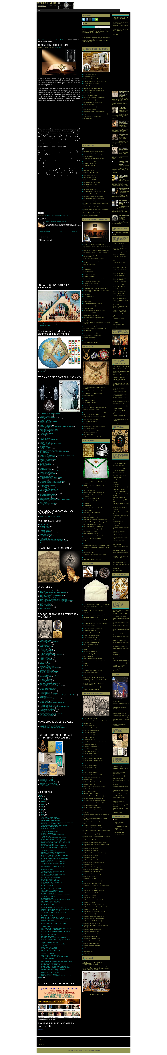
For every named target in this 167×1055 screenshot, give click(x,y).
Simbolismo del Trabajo (90, 909)
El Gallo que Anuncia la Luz (46, 653)
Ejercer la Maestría (88, 395)
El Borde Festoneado (89, 161)
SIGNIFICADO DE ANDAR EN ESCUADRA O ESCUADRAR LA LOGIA (57, 909)
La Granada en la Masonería (46, 674)
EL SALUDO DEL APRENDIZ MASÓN (123, 148)
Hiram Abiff (86, 93)
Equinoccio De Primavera (119, 377)
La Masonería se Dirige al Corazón (48, 458)
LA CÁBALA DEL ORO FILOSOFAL (49, 947)
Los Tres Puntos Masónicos (47, 485)
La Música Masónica (45, 534)
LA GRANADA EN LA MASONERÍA (49, 828)
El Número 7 (116, 654)
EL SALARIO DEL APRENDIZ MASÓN (50, 971)
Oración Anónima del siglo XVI (47, 594)
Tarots (114, 327)
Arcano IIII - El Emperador (119, 254)
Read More (53, 226)
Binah (114, 479)
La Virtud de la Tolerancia (46, 469)
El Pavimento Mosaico (89, 163)
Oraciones (42, 491)
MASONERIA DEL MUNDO (46, 2)
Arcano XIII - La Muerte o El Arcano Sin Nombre (119, 278)
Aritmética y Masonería (45, 642)
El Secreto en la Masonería (46, 433)
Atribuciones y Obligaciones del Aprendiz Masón (96, 604)
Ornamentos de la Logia (90, 194)
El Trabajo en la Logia (45, 438)
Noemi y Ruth (43, 696)
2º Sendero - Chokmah (118, 463)
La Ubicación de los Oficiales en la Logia (94, 317)
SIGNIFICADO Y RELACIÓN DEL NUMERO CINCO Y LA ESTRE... (56, 895)
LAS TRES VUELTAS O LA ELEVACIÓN (50, 853)
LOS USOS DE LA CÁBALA (47, 953)
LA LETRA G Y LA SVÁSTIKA (48, 884)
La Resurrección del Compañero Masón (93, 536)
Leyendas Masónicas (89, 104)
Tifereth (115, 560)
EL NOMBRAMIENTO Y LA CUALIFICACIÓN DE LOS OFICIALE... (56, 841)
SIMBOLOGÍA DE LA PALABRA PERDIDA (50, 877)
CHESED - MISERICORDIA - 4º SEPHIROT (50, 880)
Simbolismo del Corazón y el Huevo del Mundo (95, 885)
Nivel (85, 423)
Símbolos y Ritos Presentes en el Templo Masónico (96, 209)
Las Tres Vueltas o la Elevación (47, 473)
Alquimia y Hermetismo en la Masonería (49, 641)
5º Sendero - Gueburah (118, 470)
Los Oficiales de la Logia (90, 326)
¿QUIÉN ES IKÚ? (118, 829)
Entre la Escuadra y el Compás (91, 512)
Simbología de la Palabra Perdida (92, 921)
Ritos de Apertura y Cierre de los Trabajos (56, 40)
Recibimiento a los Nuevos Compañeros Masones (96, 545)
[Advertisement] (59, 26)
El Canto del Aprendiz (45, 527)
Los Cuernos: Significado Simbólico (93, 798)
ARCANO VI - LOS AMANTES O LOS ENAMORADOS (53, 937)
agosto (42, 804)
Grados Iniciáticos (88, 308)
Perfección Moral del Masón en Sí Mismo (50, 493)
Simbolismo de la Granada (90, 857)
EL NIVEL (43, 865)
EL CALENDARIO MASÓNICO (48, 958)
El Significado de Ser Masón (47, 655)
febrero (42, 814)
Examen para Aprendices (90, 644)
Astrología (115, 701)
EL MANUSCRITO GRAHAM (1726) (49, 942)
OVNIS (116, 819)
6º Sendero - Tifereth (118, 472)
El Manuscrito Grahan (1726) (120, 780)
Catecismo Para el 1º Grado (46, 778)
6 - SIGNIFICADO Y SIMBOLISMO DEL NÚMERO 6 (123, 163)
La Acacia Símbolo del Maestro (91, 409)
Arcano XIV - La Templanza (119, 281)
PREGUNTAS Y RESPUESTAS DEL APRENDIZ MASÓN (54, 825)
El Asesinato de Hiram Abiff (46, 650)
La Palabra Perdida (88, 788)
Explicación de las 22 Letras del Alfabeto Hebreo (121, 504)
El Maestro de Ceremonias (90, 285)
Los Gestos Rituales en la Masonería (49, 687)
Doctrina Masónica (88, 264)
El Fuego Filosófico (44, 652)
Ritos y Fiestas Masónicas (46, 704)
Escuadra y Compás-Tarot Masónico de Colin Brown (119, 310)
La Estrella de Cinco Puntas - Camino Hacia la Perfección (54, 451)
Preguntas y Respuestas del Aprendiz (93, 670)
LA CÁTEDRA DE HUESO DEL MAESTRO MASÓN (53, 944)
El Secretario (87, 298)
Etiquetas (99, 27)
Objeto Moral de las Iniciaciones (48, 490)
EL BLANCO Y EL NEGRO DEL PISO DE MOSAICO (52, 917)
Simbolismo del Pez (89, 902)
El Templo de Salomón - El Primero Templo (94, 81)
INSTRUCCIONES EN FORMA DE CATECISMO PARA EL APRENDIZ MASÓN (124, 94)
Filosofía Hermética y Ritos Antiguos (93, 88)
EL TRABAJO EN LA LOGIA (47, 898)
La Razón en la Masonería (46, 464)
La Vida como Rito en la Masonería (48, 467)
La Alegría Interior (44, 446)
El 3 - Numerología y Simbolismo (121, 629)
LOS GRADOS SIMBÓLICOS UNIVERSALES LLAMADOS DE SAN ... (57, 822)
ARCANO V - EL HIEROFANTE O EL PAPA (50, 974)
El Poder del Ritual (44, 432)
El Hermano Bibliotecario (90, 276)
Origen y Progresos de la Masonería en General (95, 114)
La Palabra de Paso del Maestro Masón (93, 416)
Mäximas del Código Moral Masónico (49, 489)
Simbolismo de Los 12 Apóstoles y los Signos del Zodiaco (119, 724)
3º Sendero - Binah (117, 465)
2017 (40, 977)
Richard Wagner (44, 538)
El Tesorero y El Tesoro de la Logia (92, 303)
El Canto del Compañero (46, 529)
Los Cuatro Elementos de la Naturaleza (93, 796)
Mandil (85, 663)
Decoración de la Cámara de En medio (93, 151)
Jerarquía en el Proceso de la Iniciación (49, 667)
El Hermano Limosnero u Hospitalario (93, 278)
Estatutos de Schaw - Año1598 (120, 790)
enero (42, 815)
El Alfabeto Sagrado (118, 497)
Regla (85, 550)
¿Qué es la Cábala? (117, 570)
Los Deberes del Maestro (90, 421)
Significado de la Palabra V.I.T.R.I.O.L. (93, 825)
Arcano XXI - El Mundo (118, 298)
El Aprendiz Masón (44, 648)
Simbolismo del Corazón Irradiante (92, 881)
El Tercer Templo (44, 437)
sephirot (115, 568)
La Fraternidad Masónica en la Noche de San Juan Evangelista (121, 383)
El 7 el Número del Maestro (119, 646)
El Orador (86, 294)
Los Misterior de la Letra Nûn (91, 805)
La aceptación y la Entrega (46, 472)
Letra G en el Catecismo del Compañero (49, 785)
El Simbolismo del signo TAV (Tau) (92, 774)
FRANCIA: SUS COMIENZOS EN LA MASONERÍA (120, 22)
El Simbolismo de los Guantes (91, 763)
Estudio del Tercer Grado (90, 85)
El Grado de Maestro (89, 400)
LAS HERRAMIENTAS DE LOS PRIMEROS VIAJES (53, 969)
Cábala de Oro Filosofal (119, 491)
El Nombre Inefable (88, 735)
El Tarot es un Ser (117, 304)
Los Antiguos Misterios (89, 107)
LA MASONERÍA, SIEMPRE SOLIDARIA (50, 972)
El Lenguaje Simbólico (89, 732)
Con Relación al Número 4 (119, 613)
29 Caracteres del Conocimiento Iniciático (50, 413)
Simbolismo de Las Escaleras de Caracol (94, 554)
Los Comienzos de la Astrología (121, 719)
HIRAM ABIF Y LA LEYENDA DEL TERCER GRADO (53, 852)
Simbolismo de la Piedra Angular (92, 867)
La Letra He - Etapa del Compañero (92, 529)
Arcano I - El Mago (117, 246)
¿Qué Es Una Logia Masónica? (91, 215)
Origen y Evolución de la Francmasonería (94, 111)
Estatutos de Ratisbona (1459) (120, 786)
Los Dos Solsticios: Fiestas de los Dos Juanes (51, 685)
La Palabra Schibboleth (89, 531)
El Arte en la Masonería (45, 649)
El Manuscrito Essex (118, 778)
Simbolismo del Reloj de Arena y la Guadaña (95, 906)
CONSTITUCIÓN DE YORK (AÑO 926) (50, 949)
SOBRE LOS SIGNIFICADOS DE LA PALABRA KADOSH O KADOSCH (120, 18)
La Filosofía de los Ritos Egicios (48, 672)
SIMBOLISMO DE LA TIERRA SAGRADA (50, 925)
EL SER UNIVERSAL (45, 836)
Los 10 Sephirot (117, 544)
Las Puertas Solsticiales (119, 391)
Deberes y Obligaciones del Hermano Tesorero (95, 252)
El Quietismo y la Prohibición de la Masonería (51, 654)
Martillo (85, 540)
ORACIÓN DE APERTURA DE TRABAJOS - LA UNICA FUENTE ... (56, 842)
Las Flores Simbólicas (89, 791)
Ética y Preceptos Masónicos (47, 504)
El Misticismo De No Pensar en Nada (49, 430)
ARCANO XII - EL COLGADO (47, 872)
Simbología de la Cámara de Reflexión (93, 918)
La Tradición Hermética (45, 679)
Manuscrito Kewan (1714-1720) (120, 808)
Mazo (85, 665)
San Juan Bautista (117, 408)
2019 (40, 795)
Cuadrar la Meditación (45, 424)
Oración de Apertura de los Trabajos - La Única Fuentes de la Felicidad (57, 600)
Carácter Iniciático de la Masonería (48, 421)
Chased (115, 482)
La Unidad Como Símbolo (46, 680)
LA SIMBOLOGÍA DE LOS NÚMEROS (49, 876)
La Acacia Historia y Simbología (92, 781)
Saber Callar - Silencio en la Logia (48, 495)
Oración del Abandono (45, 605)
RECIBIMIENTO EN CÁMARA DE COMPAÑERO (52, 941)
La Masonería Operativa (45, 454)
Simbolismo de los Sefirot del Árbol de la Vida (120, 557)
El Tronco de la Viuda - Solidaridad (48, 439)
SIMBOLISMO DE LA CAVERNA (48, 934)
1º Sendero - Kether (118, 461)
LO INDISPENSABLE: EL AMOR (48, 868)
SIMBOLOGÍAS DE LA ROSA (123, 135)
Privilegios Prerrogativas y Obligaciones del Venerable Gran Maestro (94, 431)
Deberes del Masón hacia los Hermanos (50, 428)
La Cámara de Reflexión (89, 175)
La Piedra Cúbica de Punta (90, 533)
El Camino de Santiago (89, 725)
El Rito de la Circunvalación (90, 746)
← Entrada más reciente (44, 231)
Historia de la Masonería (90, 95)
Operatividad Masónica (45, 697)
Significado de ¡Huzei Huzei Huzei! (48, 705)
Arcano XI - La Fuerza (118, 273)
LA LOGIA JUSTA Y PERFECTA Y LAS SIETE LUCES (53, 839)
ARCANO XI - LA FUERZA (47, 885)
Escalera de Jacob (88, 779)
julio (42, 806)
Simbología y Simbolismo (90, 931)
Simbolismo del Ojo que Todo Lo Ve (93, 899)
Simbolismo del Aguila (89, 876)
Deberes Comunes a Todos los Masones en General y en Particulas (56, 426)
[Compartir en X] (42, 213)
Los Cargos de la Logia (89, 189)
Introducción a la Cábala (119, 507)
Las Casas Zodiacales (118, 713)
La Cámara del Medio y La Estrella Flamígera (95, 522)
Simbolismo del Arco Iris (90, 878)
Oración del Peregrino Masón (47, 607)
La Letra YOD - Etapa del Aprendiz (92, 654)
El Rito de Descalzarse (89, 739)
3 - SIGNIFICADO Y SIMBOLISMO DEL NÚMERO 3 (53, 849)
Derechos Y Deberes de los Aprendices (93, 615)
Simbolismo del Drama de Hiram (92, 436)
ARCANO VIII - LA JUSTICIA (47, 904)
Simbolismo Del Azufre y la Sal (47, 708)
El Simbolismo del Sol (45, 658)
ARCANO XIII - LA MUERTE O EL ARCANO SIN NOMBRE (54, 858)
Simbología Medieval (89, 914)
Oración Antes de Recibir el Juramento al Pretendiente (53, 592)
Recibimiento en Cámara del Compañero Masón (95, 547)
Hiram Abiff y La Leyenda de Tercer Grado (94, 407)
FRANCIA (42, 370)
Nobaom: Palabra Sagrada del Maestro (93, 426)
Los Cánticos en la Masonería (47, 535)
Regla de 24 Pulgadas (89, 675)
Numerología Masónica (119, 663)
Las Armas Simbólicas (45, 681)
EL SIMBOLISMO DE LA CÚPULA (49, 896)
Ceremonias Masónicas (45, 422)
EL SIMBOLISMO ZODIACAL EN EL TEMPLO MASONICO (53, 727)
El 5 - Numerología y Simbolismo (121, 636)
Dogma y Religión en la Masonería (48, 429)
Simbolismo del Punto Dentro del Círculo (94, 904)
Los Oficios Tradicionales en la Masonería (94, 328)
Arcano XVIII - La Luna (118, 293)
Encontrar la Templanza (45, 442)
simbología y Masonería (90, 954)
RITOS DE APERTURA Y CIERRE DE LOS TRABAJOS (53, 45)
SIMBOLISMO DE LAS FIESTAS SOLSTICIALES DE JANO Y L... (56, 931)
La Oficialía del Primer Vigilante (91, 315)
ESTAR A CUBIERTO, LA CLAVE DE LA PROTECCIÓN (53, 912)
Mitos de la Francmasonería (90, 109)
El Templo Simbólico (89, 168)
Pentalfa (86, 812)
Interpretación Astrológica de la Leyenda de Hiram (121, 704)
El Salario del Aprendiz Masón (91, 632)
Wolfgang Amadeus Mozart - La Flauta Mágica (51, 539)
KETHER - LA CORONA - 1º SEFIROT (49, 933)
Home (39, 10)
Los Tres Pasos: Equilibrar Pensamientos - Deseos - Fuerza (54, 484)
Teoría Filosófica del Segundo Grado (93, 559)
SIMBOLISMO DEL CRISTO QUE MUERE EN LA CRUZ (120, 30)
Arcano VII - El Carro (118, 265)
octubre (43, 801)
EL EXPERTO (44, 945)
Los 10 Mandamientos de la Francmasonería (51, 477)
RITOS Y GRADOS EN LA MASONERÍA (50, 955)
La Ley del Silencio (44, 452)
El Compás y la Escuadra (90, 728)
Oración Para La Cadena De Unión (48, 598)
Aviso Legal (42, 1044)
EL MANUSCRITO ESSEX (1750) (48, 879)
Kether (114, 509)
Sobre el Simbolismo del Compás (92, 938)
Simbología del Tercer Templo (91, 923)
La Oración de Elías (117, 534)
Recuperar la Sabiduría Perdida (47, 494)
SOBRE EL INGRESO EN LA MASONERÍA (50, 820)
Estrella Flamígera (88, 170)
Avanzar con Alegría (45, 420)
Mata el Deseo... (44, 486)
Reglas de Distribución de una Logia (93, 196)
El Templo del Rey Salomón (46, 659)
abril (42, 811)
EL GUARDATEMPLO (124, 215)
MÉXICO (42, 371)
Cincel (85, 487)
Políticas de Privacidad (44, 1042)
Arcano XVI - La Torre (118, 288)
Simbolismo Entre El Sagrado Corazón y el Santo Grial (97, 836)
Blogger (102, 994)
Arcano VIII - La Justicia (118, 267)
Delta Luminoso (87, 723)
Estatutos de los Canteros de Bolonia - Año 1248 (120, 794)
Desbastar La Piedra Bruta (90, 617)
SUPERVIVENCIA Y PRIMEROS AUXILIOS (120, 833)
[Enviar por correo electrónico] (38, 213)
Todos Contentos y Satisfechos (47, 501)
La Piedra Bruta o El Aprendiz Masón (93, 658)
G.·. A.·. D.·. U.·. (43, 662)
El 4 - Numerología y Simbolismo (121, 633)
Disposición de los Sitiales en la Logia (93, 154)
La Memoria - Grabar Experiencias (48, 459)
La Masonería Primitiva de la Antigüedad (94, 97)
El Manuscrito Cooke (118, 776)
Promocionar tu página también (44, 1032)
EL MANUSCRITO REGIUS (47, 926)
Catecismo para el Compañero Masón (49, 784)
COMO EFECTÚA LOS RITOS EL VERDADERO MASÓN (94, 963)
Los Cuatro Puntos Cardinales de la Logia (94, 191)
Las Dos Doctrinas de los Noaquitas (93, 102)
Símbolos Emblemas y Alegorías (92, 945)
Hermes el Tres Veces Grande (47, 666)
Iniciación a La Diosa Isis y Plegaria (48, 590)
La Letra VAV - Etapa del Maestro (92, 414)
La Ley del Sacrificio (89, 784)
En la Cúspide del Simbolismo (91, 777)
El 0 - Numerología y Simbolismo (121, 618)
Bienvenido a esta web (45, 645)
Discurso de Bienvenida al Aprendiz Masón (94, 623)
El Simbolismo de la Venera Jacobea (93, 758)
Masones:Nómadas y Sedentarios (48, 693)
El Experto (86, 267)
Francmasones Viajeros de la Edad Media (94, 90)
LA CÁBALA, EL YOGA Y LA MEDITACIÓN (51, 929)
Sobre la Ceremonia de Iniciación (48, 711)
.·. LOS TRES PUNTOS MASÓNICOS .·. (50, 817)
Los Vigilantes (87, 330)
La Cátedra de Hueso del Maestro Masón (94, 412)
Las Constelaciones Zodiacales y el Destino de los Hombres (121, 716)
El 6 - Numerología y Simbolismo (121, 642)
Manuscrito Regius (117, 812)
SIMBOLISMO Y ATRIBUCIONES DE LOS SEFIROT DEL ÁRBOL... (56, 939)
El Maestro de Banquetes (90, 283)
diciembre (43, 798)
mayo (42, 809)
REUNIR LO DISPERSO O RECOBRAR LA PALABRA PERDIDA (55, 899)
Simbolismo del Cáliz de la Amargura (93, 677)
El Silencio (42, 435)
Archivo (107, 27)
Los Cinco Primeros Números (120, 660)
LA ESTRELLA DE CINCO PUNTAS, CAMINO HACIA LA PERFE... (56, 855)
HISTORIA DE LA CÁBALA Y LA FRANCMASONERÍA (53, 923)
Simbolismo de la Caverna (90, 850)
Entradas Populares (89, 27)
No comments (57, 47)
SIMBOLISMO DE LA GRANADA (48, 833)
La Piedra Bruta (87, 656)
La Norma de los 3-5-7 (89, 179)
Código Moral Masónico (46, 425)
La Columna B (87, 649)
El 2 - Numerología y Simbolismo (121, 625)
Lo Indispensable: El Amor (46, 476)
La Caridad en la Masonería (46, 448)
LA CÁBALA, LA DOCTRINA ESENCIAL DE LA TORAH (54, 847)
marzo (42, 812)
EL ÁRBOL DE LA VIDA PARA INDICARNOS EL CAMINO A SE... (56, 838)
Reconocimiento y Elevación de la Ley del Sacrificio (96, 814)
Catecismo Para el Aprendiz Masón (48, 782)
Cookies (41, 1039)
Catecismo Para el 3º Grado (46, 780)
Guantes (86, 647)
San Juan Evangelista (118, 415)
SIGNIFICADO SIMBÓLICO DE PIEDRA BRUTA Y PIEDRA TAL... (56, 922)
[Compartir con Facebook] (43, 213)
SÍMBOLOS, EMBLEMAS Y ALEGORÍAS (50, 819)
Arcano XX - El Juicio (118, 295)
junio (42, 807)
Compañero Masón (88, 490)
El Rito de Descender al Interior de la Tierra (94, 742)
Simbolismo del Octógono (90, 897)
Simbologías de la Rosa (90, 936)
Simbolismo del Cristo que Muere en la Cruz (94, 888)
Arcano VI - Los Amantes (119, 262)
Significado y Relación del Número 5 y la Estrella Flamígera (54, 706)
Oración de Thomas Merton (46, 603)
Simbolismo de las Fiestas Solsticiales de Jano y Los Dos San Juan (120, 419)
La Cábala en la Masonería (46, 670)
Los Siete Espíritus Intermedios (120, 546)
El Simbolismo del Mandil (90, 765)
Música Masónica (44, 536)
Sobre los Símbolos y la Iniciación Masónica (51, 713)
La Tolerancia (43, 465)
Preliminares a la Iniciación (90, 672)
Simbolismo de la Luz (89, 864)
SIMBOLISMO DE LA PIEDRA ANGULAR (50, 910)
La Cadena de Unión (45, 447)
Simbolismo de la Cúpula (90, 855)
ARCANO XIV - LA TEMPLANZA (48, 844)
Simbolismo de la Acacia (90, 848)
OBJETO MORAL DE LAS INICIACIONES (50, 823)
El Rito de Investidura (89, 630)
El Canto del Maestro (45, 530)
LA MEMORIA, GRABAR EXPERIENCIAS (50, 903)
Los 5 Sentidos (43, 480)
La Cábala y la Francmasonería (120, 517)
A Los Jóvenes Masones (46, 416)
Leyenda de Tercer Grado (90, 419)
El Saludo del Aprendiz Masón (91, 635)
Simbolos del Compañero (90, 557)
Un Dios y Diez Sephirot (119, 562)
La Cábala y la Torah (118, 521)
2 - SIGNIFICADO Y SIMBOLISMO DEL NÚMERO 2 (53, 863)
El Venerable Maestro (89, 306)
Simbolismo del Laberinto (90, 892)
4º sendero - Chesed (118, 468)
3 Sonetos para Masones (46, 415)
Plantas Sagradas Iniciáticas (120, 401)
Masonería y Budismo (45, 692)
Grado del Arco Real (45, 325)
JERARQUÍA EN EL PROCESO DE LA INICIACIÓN (52, 963)
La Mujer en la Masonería (46, 460)
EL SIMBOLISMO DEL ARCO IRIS (48, 850)
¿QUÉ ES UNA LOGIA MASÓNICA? (49, 831)
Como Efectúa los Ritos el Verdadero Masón (95, 720)
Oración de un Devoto (45, 604)
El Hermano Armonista (45, 531)
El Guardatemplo (88, 271)
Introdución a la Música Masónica (48, 533)
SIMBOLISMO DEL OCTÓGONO (48, 887)
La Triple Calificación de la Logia (92, 182)
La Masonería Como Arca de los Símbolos (94, 786)
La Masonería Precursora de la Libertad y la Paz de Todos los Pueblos (57, 455)
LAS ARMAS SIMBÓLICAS (47, 920)
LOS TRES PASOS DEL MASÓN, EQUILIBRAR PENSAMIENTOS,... (56, 928)
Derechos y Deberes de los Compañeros (94, 492)
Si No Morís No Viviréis (45, 497)
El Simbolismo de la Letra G (46, 657)
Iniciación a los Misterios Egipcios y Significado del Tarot (121, 314)
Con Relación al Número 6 (119, 616)
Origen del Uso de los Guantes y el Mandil (50, 698)
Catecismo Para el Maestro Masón (48, 783)
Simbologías (40, 1029)
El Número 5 (87, 505)
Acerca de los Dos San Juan (120, 366)
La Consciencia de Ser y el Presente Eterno (50, 450)
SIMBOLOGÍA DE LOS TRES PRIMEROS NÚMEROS (53, 834)
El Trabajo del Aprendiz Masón (47, 661)
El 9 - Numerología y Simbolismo (121, 648)
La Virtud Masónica (44, 468)
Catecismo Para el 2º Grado (46, 779)
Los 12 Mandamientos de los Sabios (49, 478)
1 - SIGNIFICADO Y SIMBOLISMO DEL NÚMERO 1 (53, 871)
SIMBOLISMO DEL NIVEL (47, 860)
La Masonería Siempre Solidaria (47, 456)
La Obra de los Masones (46, 461)
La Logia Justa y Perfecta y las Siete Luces (94, 310)
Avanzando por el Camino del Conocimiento (51, 418)
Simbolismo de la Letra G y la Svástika (93, 862)
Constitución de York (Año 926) (120, 768)
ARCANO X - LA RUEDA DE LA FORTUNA (51, 888)
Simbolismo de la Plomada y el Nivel (93, 869)
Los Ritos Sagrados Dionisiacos (48, 688)
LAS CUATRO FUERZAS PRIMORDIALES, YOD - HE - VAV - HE (56, 975)
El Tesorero (86, 301)
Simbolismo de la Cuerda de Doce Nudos (94, 853)
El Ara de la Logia (88, 156)
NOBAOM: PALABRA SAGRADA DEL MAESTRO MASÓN (124, 122)
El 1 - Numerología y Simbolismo (121, 622)
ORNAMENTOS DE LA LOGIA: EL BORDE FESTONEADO (54, 966)
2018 (40, 796)
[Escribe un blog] (40, 213)
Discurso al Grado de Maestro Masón (93, 393)
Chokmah (115, 484)
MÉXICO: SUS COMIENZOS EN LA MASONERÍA (120, 26)
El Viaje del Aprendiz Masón (91, 642)
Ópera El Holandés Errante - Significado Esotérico (52, 542)
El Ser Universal (43, 434)
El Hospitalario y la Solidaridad (91, 281)
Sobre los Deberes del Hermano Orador (93, 340)
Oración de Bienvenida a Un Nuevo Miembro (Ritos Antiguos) (55, 601)
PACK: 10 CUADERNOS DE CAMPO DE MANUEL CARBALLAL (121, 822)
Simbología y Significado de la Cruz (92, 929)
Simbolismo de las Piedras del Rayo (49, 709)
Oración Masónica (44, 596)
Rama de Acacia (88, 434)
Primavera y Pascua (44, 701)
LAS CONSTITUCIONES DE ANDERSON (50, 950)
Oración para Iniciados (45, 608)
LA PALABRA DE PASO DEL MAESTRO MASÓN (52, 866)
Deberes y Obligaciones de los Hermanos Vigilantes (97, 246)
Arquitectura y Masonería (46, 644)
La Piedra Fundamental (45, 676)
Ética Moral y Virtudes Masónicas (48, 503)
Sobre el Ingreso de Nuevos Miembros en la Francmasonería (55, 499)
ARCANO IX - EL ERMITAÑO (47, 893)
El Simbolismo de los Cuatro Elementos (93, 760)
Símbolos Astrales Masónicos (91, 943)
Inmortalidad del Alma (45, 445)
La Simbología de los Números (120, 657)
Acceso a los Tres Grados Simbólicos (93, 244)
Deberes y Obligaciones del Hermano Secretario (96, 250)
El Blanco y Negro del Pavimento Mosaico (94, 158)
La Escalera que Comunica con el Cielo (49, 671)
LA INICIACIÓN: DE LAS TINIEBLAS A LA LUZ (52, 882)
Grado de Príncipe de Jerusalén (47, 323)
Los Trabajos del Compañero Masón (93, 538)
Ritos (43, 40)
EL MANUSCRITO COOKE (47, 906)
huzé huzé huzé (43, 502)
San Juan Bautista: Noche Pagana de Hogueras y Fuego (120, 411)
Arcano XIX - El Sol (117, 284)
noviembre (43, 799)
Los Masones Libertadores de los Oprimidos (51, 482)
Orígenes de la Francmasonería (91, 116)
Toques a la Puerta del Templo (91, 213)
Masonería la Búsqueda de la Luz (48, 691)
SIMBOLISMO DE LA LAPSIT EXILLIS (49, 857)
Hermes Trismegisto (45, 665)
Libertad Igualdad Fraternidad (47, 684)
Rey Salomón (87, 118)
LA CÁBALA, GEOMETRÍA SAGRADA (50, 952)
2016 (40, 979)
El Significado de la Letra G (90, 751)
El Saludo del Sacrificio (89, 637)
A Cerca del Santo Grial (89, 718)
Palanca (85, 543)
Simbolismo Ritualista (89, 840)
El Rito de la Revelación (89, 749)
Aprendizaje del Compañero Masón (48, 417)
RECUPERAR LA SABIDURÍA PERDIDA (50, 827)
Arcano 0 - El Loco (117, 243)
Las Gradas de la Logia (89, 184)
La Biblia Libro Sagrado (45, 668)
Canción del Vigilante (45, 526)
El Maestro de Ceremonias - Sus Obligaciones (95, 288)
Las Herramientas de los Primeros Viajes (94, 661)
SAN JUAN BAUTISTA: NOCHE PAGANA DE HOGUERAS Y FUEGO (57, 961)
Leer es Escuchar (44, 474)
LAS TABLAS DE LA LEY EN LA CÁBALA (50, 890)
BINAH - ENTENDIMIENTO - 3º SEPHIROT (51, 901)
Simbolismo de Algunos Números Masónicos (119, 666)
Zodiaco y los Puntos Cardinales (48, 714)
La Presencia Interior (45, 463)
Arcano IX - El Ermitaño (118, 256)
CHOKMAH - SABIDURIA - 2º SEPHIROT (50, 914)
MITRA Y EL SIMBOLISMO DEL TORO (50, 830)
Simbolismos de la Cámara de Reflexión (94, 911)
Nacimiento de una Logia (90, 333)
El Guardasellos (87, 269)
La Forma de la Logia (89, 177)
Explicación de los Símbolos (91, 517)
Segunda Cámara (88, 552)
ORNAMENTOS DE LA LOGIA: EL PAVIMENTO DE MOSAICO (55, 968)
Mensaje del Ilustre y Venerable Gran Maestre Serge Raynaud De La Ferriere (58, 695)
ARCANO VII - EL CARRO (47, 915)
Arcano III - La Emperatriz (119, 252)
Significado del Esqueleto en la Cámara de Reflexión (97, 830)
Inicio (61, 231)
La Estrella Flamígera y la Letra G (92, 524)
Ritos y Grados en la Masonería (91, 335)
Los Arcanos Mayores (118, 318)
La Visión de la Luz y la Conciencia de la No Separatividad (54, 471)
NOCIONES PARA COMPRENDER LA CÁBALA (52, 891)
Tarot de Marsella (117, 324)
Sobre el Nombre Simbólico (46, 710)
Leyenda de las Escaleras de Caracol (49, 683)
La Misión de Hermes (118, 711)
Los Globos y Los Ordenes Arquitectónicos (94, 800)
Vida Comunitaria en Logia (90, 342)
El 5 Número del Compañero (91, 498)
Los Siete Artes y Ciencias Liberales (92, 807)
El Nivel (85, 503)
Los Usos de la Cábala (118, 550)
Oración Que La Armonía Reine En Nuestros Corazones (53, 599)
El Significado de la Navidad (120, 374)
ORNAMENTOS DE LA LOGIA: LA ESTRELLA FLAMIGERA (55, 964)
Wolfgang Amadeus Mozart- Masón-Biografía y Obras (53, 540)
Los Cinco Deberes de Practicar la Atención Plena (52, 481)
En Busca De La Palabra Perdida (47, 441)
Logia (85, 186)
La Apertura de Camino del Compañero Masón (95, 519)
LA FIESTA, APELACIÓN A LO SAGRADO (50, 960)
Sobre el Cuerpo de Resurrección (48, 498)
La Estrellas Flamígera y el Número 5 (93, 526)
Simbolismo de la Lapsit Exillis (91, 860)
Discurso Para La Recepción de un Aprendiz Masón (96, 619)
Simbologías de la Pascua (90, 934)
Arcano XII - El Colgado (118, 275)
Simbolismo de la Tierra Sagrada (92, 871)
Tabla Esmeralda (88, 951)
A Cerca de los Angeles (45, 640)
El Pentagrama (87, 510)
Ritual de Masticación (89, 201)
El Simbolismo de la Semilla (90, 756)
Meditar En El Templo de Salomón (48, 488)
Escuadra (86, 405)
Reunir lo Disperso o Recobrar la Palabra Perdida (52, 702)
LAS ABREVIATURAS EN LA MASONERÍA (50, 726)
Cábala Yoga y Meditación (119, 489)
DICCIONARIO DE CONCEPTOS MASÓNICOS (50, 729)
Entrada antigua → (76, 231)
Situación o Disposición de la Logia (92, 207)
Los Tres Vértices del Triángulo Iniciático (94, 810)
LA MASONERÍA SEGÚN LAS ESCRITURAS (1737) (53, 861)
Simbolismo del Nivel (89, 895)
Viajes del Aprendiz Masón (90, 689)
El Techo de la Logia (89, 165)
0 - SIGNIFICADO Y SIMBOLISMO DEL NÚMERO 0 (53, 874)
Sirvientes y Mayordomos (90, 337)
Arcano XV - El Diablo (118, 286)
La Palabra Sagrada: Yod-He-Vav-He (48, 675)
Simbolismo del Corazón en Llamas (92, 883)
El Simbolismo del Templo (90, 78)
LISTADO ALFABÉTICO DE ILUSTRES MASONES (51, 725)
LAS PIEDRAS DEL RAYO (47, 869)
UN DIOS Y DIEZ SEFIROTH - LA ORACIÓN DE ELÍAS (53, 846)
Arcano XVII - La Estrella (119, 291)
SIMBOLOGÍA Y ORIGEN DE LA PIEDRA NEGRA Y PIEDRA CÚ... (56, 918)
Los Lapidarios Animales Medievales (93, 803)
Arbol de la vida (117, 477)
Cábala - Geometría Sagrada (120, 486)
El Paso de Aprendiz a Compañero (92, 507)
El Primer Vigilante (88, 296)
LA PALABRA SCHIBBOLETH (122, 108)
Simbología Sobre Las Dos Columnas (93, 916)
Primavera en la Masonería (46, 700)
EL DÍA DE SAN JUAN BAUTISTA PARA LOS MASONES (54, 956)
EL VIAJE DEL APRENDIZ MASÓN (49, 936)
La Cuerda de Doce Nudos (90, 172)
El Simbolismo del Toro (89, 772)
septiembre (43, 803)
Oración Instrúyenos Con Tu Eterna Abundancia (51, 595)
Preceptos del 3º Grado (89, 428)
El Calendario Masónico (89, 76)
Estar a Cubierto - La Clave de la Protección (50, 443)
